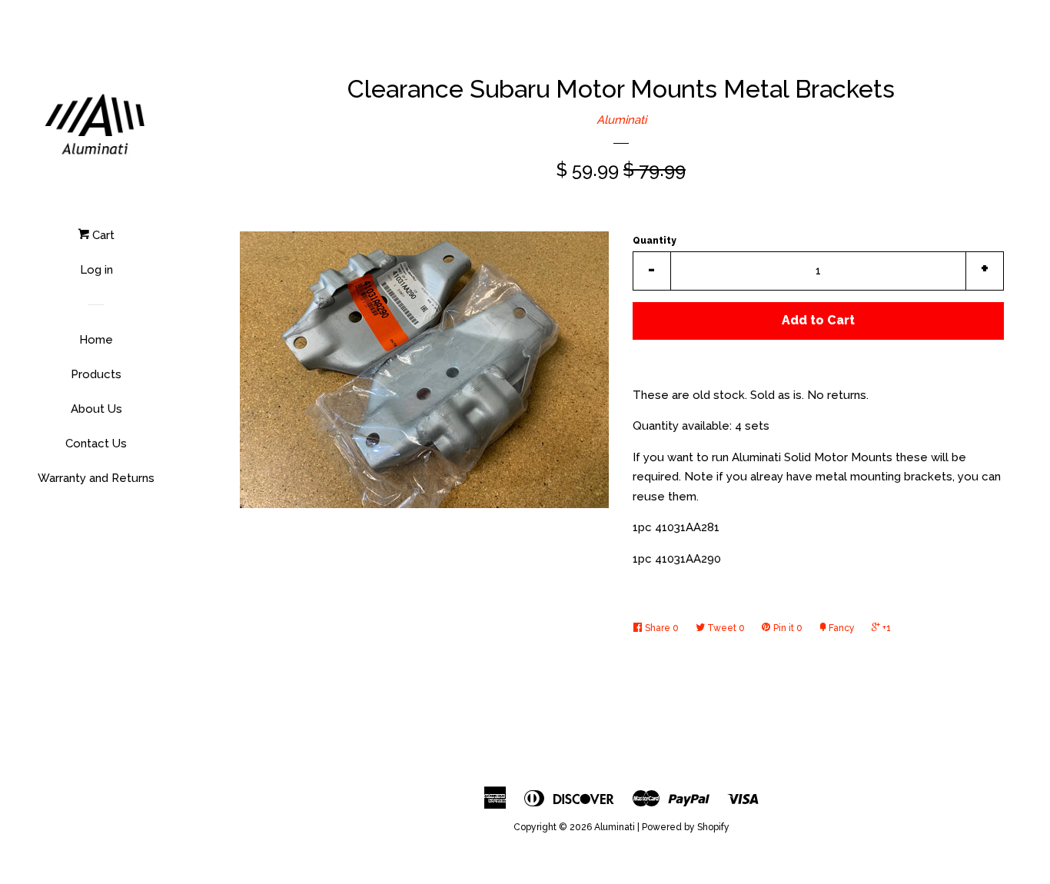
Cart (102, 235)
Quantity (654, 240)
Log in (96, 270)
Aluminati (621, 120)
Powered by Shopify (685, 827)
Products (96, 374)
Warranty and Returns (96, 478)
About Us (96, 409)
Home (96, 340)
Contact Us (96, 443)
